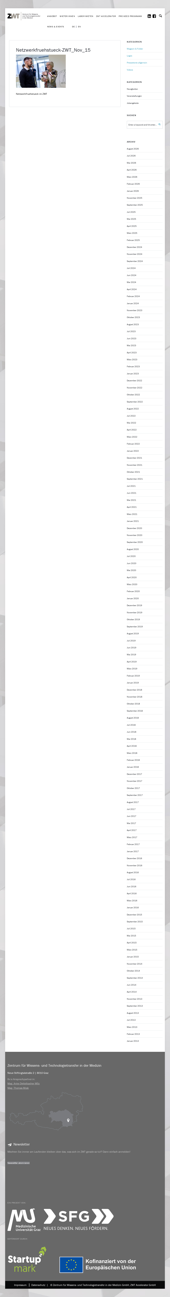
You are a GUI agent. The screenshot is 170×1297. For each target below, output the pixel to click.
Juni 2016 (131, 886)
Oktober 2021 (133, 472)
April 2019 (132, 661)
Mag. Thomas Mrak (18, 1088)
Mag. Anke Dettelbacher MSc (23, 1083)
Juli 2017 (131, 809)
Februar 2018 (133, 760)
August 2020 (133, 549)
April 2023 (132, 352)
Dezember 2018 (134, 689)
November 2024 (134, 254)
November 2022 (134, 387)
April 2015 (132, 942)
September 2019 (135, 626)
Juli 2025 (131, 212)
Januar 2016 (133, 907)
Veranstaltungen (134, 96)
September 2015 (135, 921)
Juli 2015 (131, 928)
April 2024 (132, 289)
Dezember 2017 (134, 774)
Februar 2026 (133, 183)
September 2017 (135, 795)
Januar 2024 (133, 303)
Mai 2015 (131, 935)
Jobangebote (133, 103)
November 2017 (134, 781)
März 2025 (132, 233)
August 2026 (133, 148)
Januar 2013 (133, 1041)
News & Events (55, 26)
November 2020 (134, 535)
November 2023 (134, 310)
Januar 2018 (133, 767)
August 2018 (133, 717)
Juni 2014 (131, 984)
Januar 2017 (133, 851)
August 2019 (133, 633)
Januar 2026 (133, 191)
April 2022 (132, 429)
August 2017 (133, 802)
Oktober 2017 (133, 788)
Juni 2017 (131, 816)
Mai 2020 (131, 570)
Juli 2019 (131, 640)
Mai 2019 (131, 654)
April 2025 (132, 226)
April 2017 (132, 830)
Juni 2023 (131, 338)
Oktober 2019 (133, 619)
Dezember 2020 (134, 528)
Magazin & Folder (135, 48)
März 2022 (132, 436)
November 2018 (134, 696)
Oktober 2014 (133, 970)
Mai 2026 (131, 162)
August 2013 (133, 1013)
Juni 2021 (131, 493)
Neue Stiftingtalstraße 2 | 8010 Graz (27, 1072)
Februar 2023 (133, 366)
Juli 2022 (131, 415)
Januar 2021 (133, 521)
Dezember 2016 (134, 858)
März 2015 (132, 949)
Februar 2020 (133, 591)
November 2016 (134, 865)
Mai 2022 (131, 422)
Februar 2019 (133, 675)
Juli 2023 (131, 331)
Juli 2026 (131, 155)
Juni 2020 (131, 563)
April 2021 (132, 507)
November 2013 (134, 999)
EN (79, 27)
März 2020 (132, 584)
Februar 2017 (133, 844)
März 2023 (132, 359)
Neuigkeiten (132, 89)
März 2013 (132, 1027)
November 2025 (134, 198)
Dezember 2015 (134, 914)
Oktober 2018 (133, 703)
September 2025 (135, 204)
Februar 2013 (133, 1034)
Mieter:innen (67, 16)
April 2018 (132, 746)
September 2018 (135, 710)
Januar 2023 (133, 373)
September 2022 (135, 401)
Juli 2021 (131, 486)
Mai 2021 (131, 500)
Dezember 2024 (134, 247)
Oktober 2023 (133, 317)
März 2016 (132, 900)
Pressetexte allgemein (137, 62)
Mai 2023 (131, 345)
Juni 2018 (131, 731)
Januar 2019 (133, 682)
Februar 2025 (133, 240)
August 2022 (133, 408)
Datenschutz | (39, 1285)
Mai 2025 (131, 219)
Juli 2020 (131, 556)
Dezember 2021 (134, 457)
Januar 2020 (133, 598)
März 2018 (132, 753)
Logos (129, 55)
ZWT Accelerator (106, 16)
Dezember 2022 (134, 380)
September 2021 (135, 478)
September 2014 (135, 977)
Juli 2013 (131, 1020)
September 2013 (135, 1005)
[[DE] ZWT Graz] (26, 5)
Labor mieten (85, 16)
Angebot (52, 16)
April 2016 (132, 893)
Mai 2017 (131, 823)
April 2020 (132, 577)
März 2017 (132, 837)
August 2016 (133, 872)
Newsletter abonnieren (18, 1162)
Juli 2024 (131, 268)
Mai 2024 (131, 282)
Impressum (20, 1285)
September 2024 (135, 261)
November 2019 (134, 612)
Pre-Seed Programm (130, 16)
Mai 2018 (131, 739)
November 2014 (134, 963)
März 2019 (132, 668)
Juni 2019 (131, 647)
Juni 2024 (131, 275)
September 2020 (135, 542)
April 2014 (132, 991)
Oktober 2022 (133, 394)
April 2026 (132, 169)
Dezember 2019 (134, 605)
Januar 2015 (133, 956)
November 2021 (134, 465)
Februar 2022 (133, 443)
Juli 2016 (131, 879)
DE (73, 27)
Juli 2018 (131, 724)
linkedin (151, 16)
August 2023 (133, 324)
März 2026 (132, 176)
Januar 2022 (133, 450)
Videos (130, 69)
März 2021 (132, 514)
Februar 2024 (133, 296)
